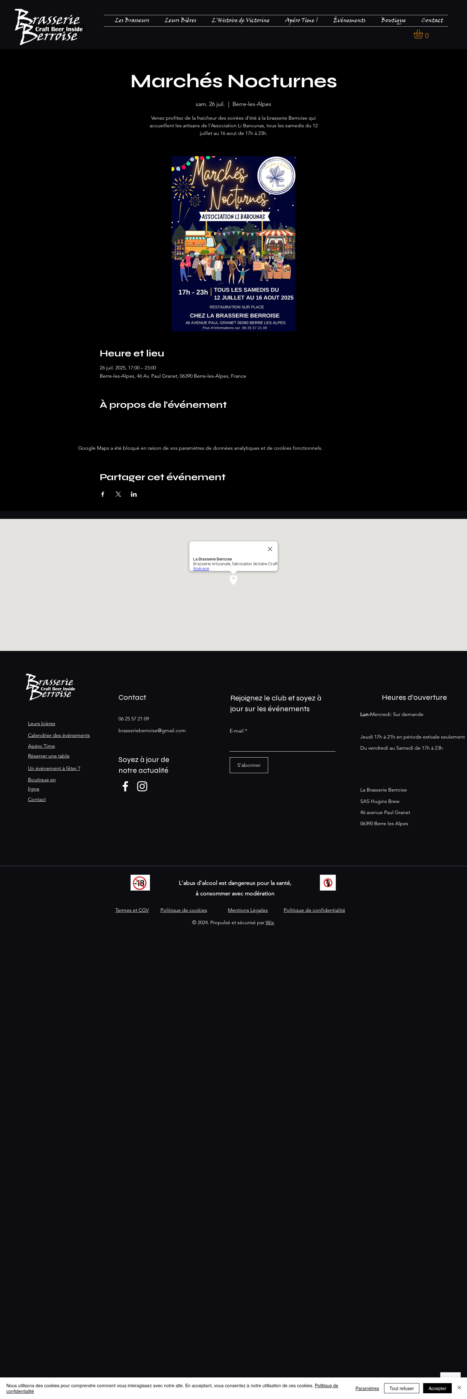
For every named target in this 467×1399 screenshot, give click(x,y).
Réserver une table (49, 756)
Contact (37, 799)
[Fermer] (459, 1388)
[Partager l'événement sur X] (118, 494)
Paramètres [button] (367, 1388)
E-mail (237, 730)
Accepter (437, 1388)
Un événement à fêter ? (54, 768)
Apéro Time (41, 746)
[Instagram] (142, 786)
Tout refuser (401, 1388)
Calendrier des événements (59, 735)
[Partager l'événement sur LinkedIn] (134, 494)
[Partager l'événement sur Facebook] (103, 494)
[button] (424, 33)
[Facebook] (125, 786)
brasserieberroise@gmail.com (152, 730)
